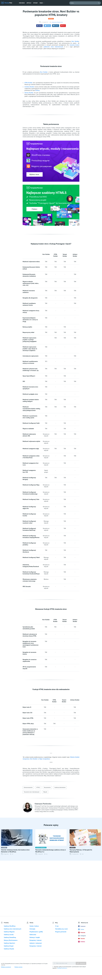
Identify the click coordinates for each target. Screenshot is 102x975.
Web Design (22, 3)
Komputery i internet (35, 940)
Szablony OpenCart (9, 943)
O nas (57, 926)
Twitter (82, 929)
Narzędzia (72, 847)
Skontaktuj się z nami (61, 929)
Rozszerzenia (47, 787)
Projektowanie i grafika (36, 932)
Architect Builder (29, 87)
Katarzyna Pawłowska (57, 22)
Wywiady (35, 3)
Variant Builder (28, 93)
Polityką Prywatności (62, 968)
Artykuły (29, 3)
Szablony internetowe (59, 787)
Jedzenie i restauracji (36, 943)
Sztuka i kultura (34, 926)
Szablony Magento (9, 932)
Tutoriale (4, 847)
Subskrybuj (82, 963)
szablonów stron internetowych (53, 47)
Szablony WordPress (10, 926)
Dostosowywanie (28, 787)
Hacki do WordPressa (41, 847)
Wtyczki (45, 792)
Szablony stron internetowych (12, 929)
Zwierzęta (32, 929)
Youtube (82, 938)
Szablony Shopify (9, 949)
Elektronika (33, 934)
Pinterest (82, 932)
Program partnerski (60, 932)
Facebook (82, 926)
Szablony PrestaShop (10, 937)
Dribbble (82, 941)
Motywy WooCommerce (10, 940)
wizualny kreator (74, 45)
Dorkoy (37, 90)
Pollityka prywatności (6, 967)
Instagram (83, 935)
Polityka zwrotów (18, 967)
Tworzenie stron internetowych (31, 792)
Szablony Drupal (8, 946)
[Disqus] (51, 888)
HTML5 (38, 787)
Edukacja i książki (35, 937)
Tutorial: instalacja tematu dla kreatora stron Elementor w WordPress (15, 851)
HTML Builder (28, 83)
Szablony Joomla (9, 934)
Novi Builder (75, 41)
